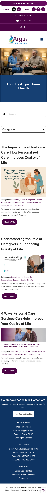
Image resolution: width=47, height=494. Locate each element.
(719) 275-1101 (28, 456)
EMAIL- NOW (25, 21)
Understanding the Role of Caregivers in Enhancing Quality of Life (21, 244)
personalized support (10, 280)
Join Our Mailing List (23, 414)
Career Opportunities (23, 471)
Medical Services (23, 427)
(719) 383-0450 (28, 460)
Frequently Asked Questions (23, 474)
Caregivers (15, 277)
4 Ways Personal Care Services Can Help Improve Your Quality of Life (22, 318)
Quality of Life (7, 205)
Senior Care (20, 205)
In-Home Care (18, 202)
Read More (9, 222)
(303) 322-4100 (31, 449)
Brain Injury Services (23, 438)
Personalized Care (33, 202)
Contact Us (23, 478)
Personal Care (20, 354)
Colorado (15, 199)
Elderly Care (25, 351)
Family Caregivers (27, 199)
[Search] (4, 114)
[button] (14, 9)
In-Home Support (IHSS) (23, 430)
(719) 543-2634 (27, 452)
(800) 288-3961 (25, 15)
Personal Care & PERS (23, 434)
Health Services (38, 351)
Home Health (7, 354)
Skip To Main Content (23, 3)
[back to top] (42, 490)
